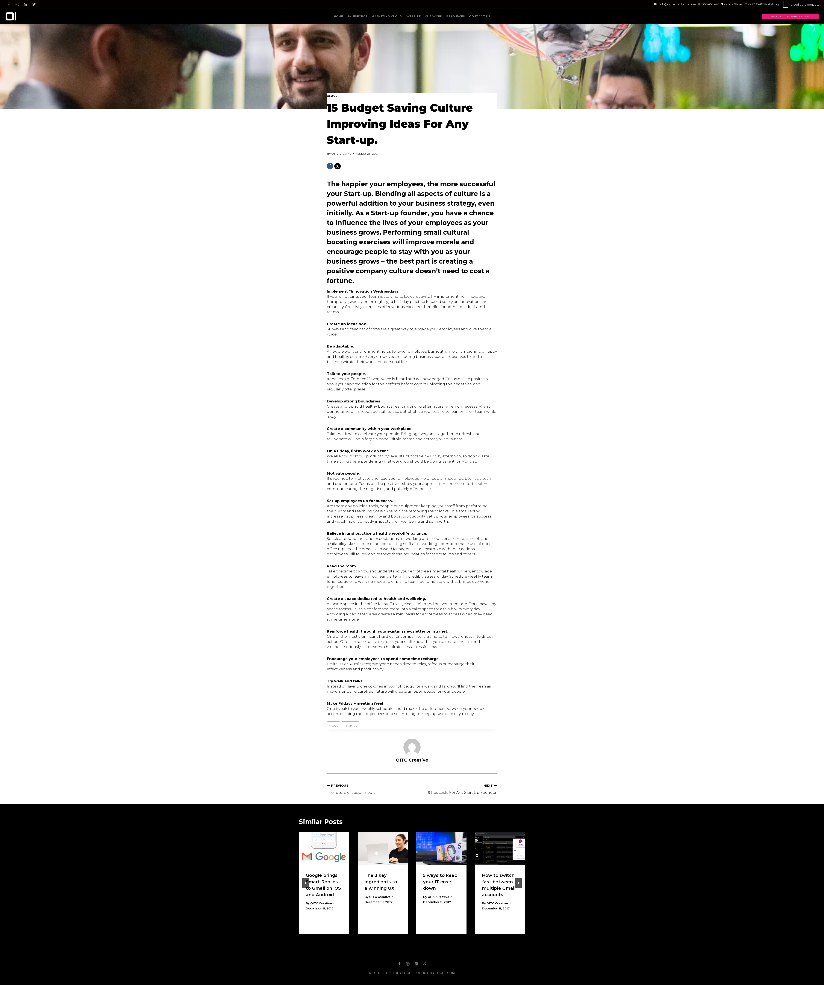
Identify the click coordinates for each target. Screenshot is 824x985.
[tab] (403, 938)
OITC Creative (341, 153)
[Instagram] (17, 4)
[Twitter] (34, 4)
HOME (338, 16)
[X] (337, 166)
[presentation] (324, 848)
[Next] (518, 883)
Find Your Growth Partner (790, 16)
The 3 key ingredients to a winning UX (381, 882)
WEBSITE (413, 16)
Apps (333, 725)
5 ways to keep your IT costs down (440, 882)
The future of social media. (351, 789)
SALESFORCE (357, 16)
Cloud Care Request (805, 4)
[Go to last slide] (305, 883)
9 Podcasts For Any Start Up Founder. (462, 789)
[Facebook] (8, 4)
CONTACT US (479, 16)
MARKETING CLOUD (386, 16)
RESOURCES (455, 16)
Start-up (350, 725)
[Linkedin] (25, 4)
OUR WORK (433, 16)
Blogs (332, 95)
